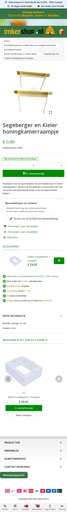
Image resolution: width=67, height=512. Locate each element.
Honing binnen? (33, 12)
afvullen (53, 15)
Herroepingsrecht (13, 475)
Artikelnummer (10, 148)
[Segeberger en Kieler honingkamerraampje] (50, 113)
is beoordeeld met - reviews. (32, 276)
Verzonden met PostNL (52, 6)
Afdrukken (12, 237)
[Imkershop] (31, 32)
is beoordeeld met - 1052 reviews (36, 2)
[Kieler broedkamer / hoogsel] (15, 261)
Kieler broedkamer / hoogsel (39, 258)
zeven (39, 15)
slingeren (27, 15)
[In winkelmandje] (59, 260)
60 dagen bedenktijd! (21, 6)
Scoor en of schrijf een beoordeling (35, 218)
